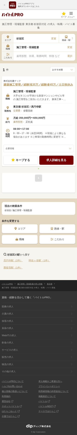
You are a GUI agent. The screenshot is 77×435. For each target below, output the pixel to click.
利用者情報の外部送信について (53, 391)
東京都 (49, 284)
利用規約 (6, 396)
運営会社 (6, 401)
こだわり (59, 239)
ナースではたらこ (47, 411)
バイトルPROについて (13, 381)
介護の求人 (7, 313)
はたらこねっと (9, 411)
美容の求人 (7, 328)
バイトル (42, 401)
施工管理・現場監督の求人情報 (29, 284)
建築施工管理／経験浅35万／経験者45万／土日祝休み (38, 84)
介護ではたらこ (9, 416)
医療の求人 (7, 306)
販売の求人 (7, 357)
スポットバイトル (10, 406)
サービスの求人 (10, 350)
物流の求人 (7, 364)
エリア (21, 228)
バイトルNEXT (45, 406)
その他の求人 (9, 371)
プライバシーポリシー (49, 386)
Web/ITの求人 (9, 335)
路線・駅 (59, 228)
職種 (21, 239)
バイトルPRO (7, 284)
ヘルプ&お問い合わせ (12, 386)
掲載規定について (47, 396)
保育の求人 (7, 321)
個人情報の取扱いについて (15, 391)
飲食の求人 (7, 342)
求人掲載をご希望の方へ (50, 381)
